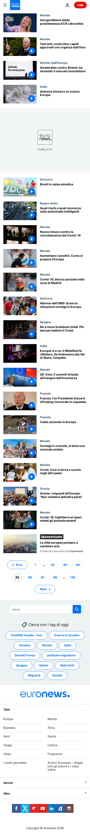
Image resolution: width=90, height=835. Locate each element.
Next (43, 589)
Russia (47, 645)
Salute (43, 665)
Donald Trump (25, 655)
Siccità (57, 675)
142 (72, 577)
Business (9, 727)
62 (53, 564)
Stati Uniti (67, 665)
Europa (8, 718)
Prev (19, 564)
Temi (6, 709)
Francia (45, 393)
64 (78, 564)
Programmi (55, 754)
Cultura (52, 745)
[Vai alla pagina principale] (15, 5)
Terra (51, 727)
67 (42, 577)
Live (80, 5)
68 (55, 577)
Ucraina (24, 645)
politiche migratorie (61, 655)
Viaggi (7, 745)
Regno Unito (49, 203)
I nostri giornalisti (14, 762)
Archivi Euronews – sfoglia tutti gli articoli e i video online (65, 766)
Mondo (45, 15)
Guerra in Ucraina (66, 635)
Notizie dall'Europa (53, 62)
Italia (43, 86)
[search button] (77, 609)
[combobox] (45, 609)
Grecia (45, 488)
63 (65, 564)
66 (30, 577)
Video (7, 754)
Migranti (34, 675)
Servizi (8, 783)
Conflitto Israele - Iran (26, 635)
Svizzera (46, 179)
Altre (6, 793)
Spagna (45, 322)
